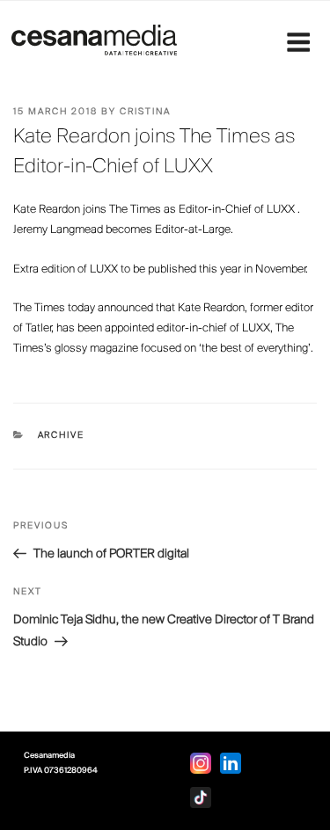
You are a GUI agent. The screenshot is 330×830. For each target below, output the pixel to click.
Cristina (145, 112)
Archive (61, 435)
